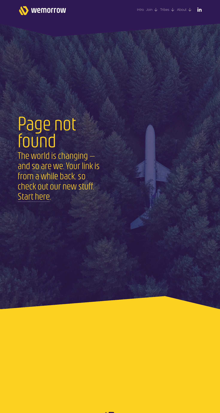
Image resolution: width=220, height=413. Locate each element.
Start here (34, 196)
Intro (140, 10)
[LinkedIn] (199, 10)
